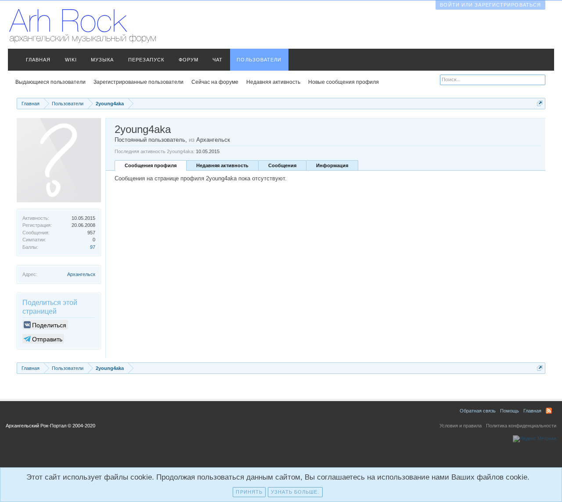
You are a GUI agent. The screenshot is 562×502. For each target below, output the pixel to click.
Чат (218, 59)
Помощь (509, 410)
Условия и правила (461, 425)
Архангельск (81, 274)
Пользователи (259, 59)
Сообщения (282, 165)
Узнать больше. (295, 492)
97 (92, 247)
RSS (549, 411)
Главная (38, 59)
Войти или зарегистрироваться (490, 4)
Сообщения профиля (151, 165)
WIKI (71, 59)
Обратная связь (478, 410)
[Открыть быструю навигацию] (540, 103)
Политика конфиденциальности (521, 425)
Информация (332, 165)
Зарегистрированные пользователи (139, 82)
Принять (249, 492)
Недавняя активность (222, 165)
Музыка (102, 59)
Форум (189, 59)
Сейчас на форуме (214, 82)
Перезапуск (146, 59)
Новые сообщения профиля (343, 82)
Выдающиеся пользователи (50, 82)
